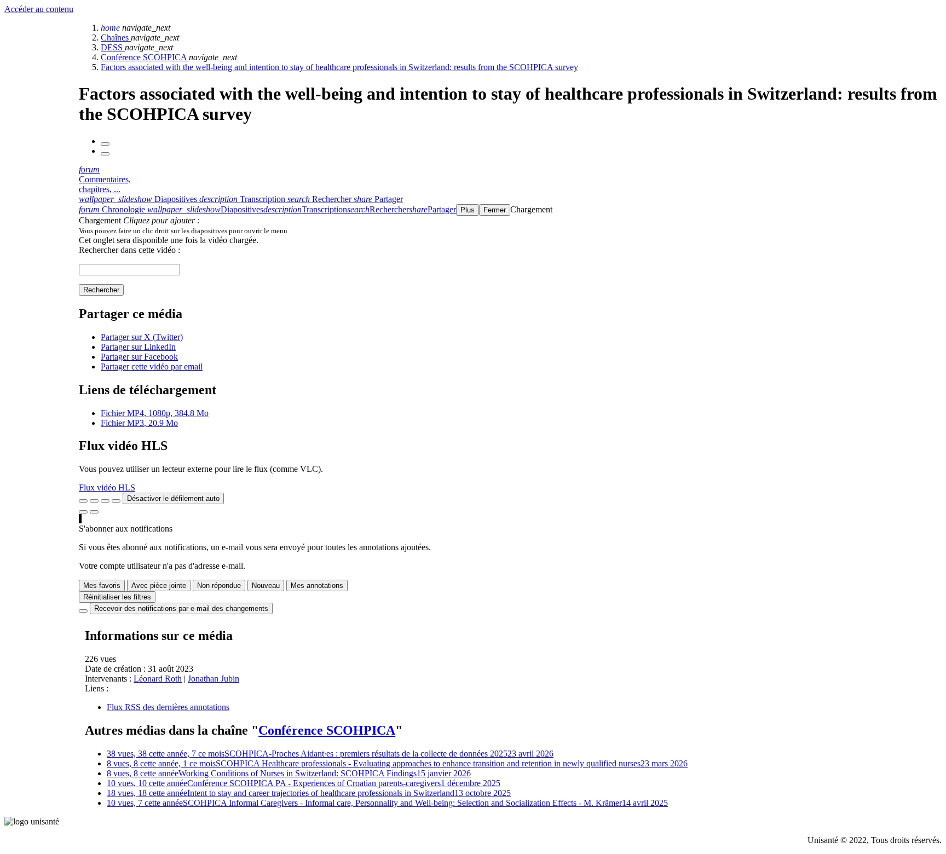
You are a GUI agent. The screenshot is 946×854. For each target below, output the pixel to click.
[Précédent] (105, 144)
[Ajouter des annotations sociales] (83, 511)
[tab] (139, 199)
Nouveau (266, 585)
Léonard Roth (158, 678)
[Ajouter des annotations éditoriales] (94, 511)
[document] (510, 230)
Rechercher (101, 290)
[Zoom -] (105, 501)
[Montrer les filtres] (94, 501)
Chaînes (116, 37)
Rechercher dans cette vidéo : (129, 250)
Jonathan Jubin (213, 678)
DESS (113, 47)
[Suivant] (105, 153)
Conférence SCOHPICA (145, 57)
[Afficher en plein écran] (83, 501)
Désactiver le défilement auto (173, 498)
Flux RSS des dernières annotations (168, 707)
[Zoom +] (116, 501)
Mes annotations (317, 585)
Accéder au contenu (38, 9)
